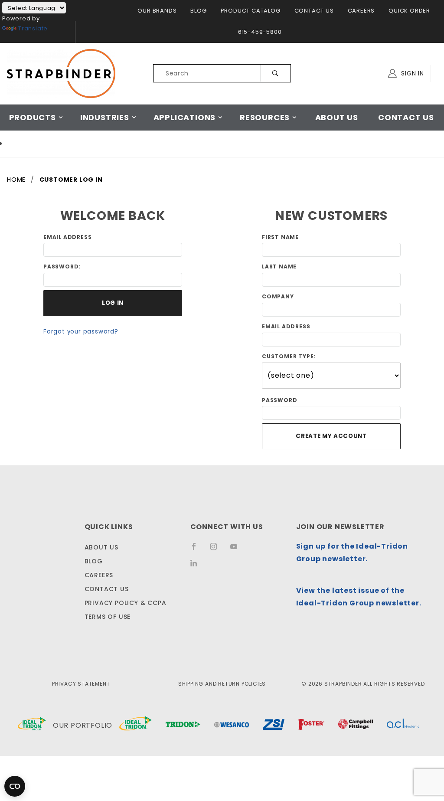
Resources (265, 117)
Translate (33, 28)
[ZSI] (273, 725)
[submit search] (276, 73)
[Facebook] (197, 550)
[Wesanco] (231, 725)
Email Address (67, 237)
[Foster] (311, 725)
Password (279, 400)
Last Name (279, 266)
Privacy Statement (81, 683)
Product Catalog (251, 11)
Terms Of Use (108, 616)
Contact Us (314, 11)
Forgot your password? (80, 331)
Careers (361, 11)
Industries (104, 117)
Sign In (411, 73)
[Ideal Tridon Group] (32, 726)
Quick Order (409, 11)
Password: (62, 266)
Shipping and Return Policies (222, 683)
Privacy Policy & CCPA (125, 602)
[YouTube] (237, 550)
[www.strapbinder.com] (61, 73)
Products (32, 117)
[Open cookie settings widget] (14, 786)
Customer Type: (289, 356)
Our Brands (156, 11)
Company (278, 296)
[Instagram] (217, 550)
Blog (198, 11)
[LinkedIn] (197, 566)
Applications (184, 117)
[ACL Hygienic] (403, 725)
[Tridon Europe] (183, 725)
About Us (336, 117)
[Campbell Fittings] (355, 725)
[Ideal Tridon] (135, 725)
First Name (280, 237)
